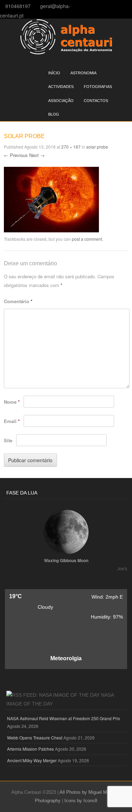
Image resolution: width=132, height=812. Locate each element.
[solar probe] (51, 230)
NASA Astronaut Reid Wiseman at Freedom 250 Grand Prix (63, 718)
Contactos (96, 100)
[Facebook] (129, 5)
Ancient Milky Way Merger (32, 760)
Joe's (122, 568)
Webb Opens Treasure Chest (34, 738)
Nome (12, 401)
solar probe (97, 147)
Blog (53, 114)
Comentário (18, 301)
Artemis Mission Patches (30, 749)
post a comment (87, 239)
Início (54, 73)
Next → (37, 155)
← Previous (16, 155)
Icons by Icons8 (80, 800)
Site (8, 440)
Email (12, 421)
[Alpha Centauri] (66, 52)
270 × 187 (71, 147)
